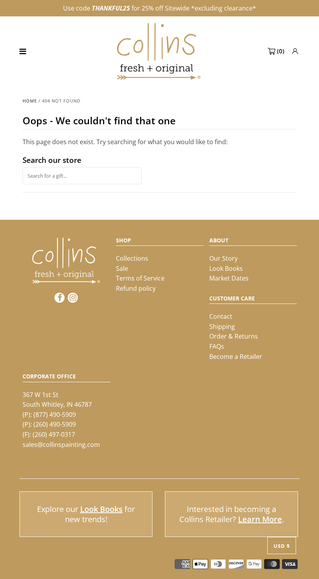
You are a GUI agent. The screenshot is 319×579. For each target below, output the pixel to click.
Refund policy (136, 288)
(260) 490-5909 (54, 424)
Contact (220, 316)
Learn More (260, 519)
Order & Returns (233, 336)
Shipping (222, 326)
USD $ (281, 545)
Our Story (223, 258)
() (280, 51)
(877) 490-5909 (54, 414)
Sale (122, 268)
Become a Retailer (235, 356)
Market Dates (229, 278)
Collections (132, 258)
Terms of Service (140, 278)
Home (30, 101)
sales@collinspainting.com (61, 444)
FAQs (216, 346)
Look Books (226, 268)
